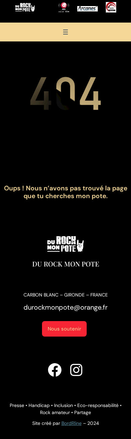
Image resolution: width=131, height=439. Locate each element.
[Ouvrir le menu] (65, 32)
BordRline (71, 423)
